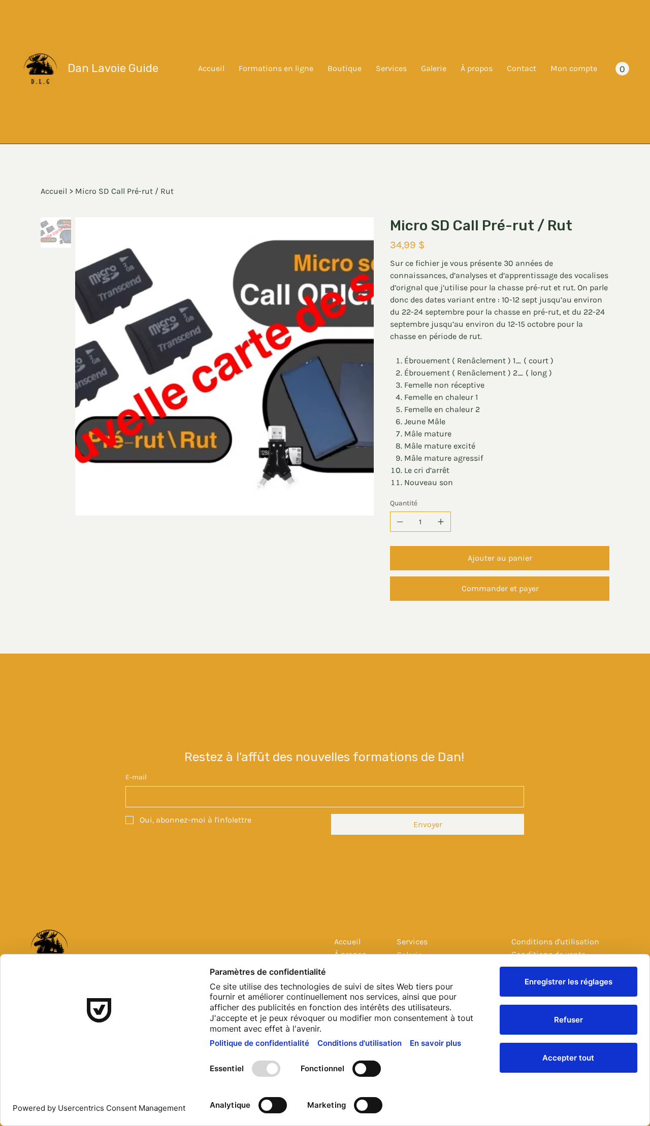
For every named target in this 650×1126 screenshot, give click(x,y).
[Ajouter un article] (441, 521)
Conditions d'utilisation (555, 941)
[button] (622, 69)
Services (412, 941)
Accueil (347, 941)
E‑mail (136, 777)
